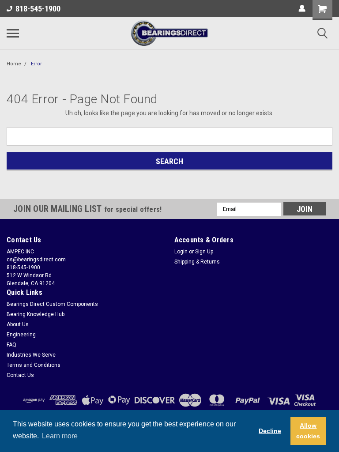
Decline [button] (270, 430)
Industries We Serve (31, 355)
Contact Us (20, 375)
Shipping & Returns (197, 262)
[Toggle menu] (13, 33)
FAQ (11, 345)
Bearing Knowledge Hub (35, 314)
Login (181, 252)
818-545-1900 (37, 8)
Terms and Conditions (33, 365)
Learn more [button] (60, 436)
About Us (18, 324)
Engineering (21, 334)
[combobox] (169, 136)
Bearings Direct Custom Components (52, 304)
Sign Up (204, 252)
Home (14, 64)
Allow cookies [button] (308, 431)
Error (36, 64)
